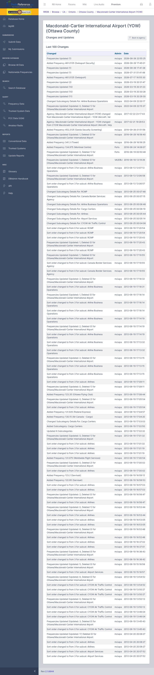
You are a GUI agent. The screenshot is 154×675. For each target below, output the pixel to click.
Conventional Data (17, 141)
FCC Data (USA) (16, 118)
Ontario (72, 12)
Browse (55, 12)
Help (10, 193)
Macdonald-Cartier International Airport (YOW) (119, 12)
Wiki (85, 4)
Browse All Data (16, 65)
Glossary (12, 171)
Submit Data (14, 42)
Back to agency (138, 38)
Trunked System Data (19, 111)
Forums (71, 4)
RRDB (46, 12)
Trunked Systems (17, 148)
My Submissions (16, 49)
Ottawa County (86, 12)
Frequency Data (16, 103)
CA (63, 12)
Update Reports (16, 155)
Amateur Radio (15, 125)
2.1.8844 (49, 671)
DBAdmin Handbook (18, 178)
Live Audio (99, 4)
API (10, 186)
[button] (141, 4)
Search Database (16, 88)
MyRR (11, 26)
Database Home (16, 19)
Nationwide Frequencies (20, 72)
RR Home (56, 4)
